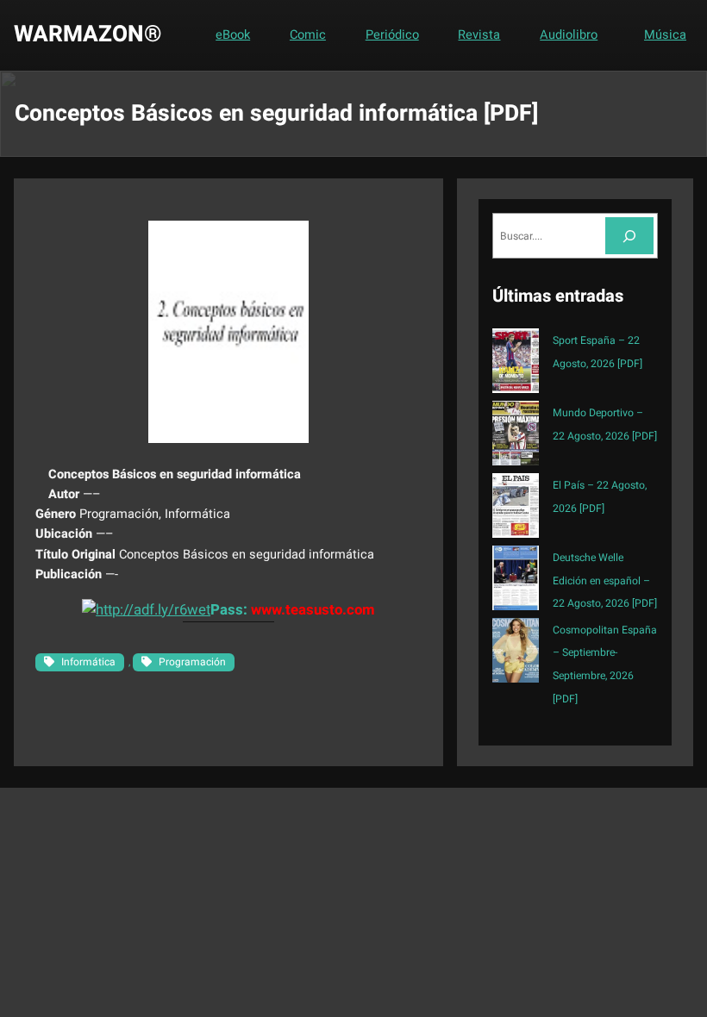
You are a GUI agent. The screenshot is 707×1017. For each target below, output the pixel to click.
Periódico (392, 35)
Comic (308, 35)
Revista (479, 35)
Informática (88, 662)
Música (665, 35)
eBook (233, 35)
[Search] (629, 235)
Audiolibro (569, 35)
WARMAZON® (88, 34)
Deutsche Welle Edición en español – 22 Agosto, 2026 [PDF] (605, 581)
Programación (192, 662)
